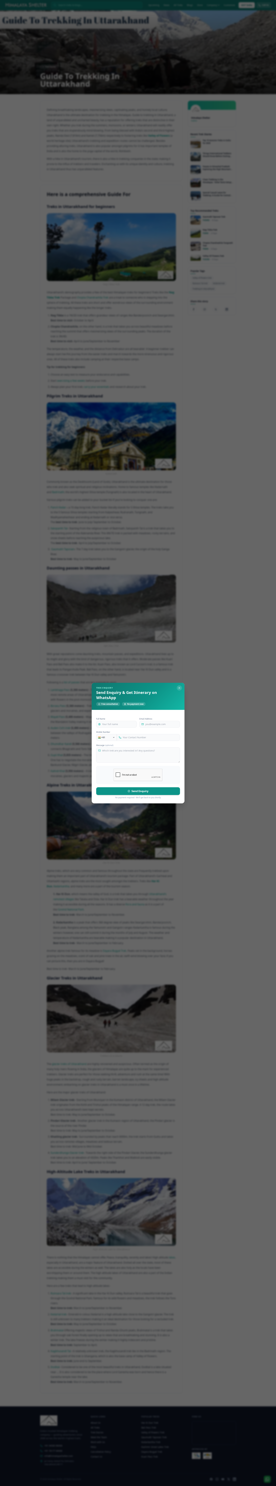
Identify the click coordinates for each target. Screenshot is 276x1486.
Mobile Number (103, 732)
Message (104, 745)
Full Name (100, 719)
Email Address (145, 719)
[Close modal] (179, 688)
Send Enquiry (139, 791)
